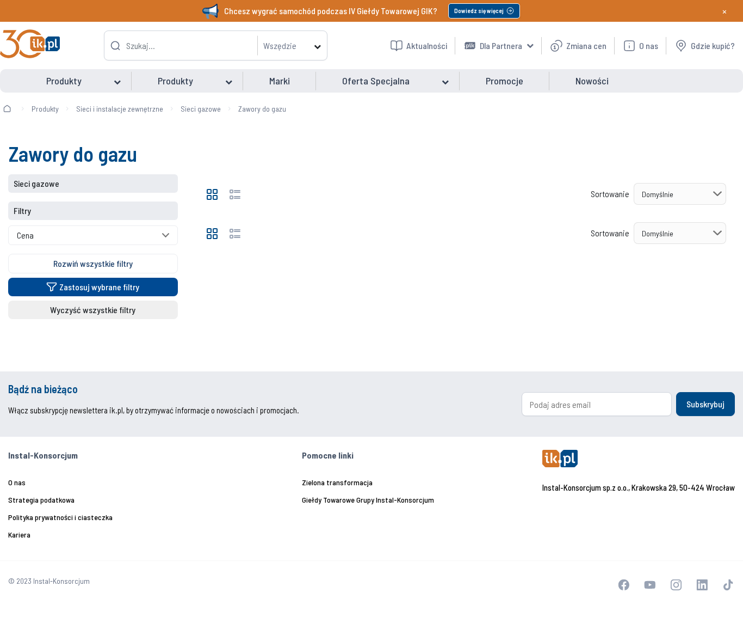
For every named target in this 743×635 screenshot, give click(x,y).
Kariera (19, 534)
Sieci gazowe (201, 108)
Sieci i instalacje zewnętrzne (119, 108)
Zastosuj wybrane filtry (99, 287)
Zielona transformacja (337, 482)
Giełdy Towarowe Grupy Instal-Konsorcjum (368, 499)
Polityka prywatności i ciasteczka (60, 517)
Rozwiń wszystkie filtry (93, 263)
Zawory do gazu (262, 108)
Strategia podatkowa (41, 499)
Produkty (45, 108)
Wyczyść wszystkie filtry (92, 309)
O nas (17, 482)
